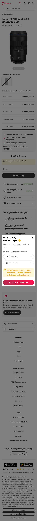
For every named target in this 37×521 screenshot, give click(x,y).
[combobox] (18, 256)
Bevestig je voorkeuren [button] (18, 282)
